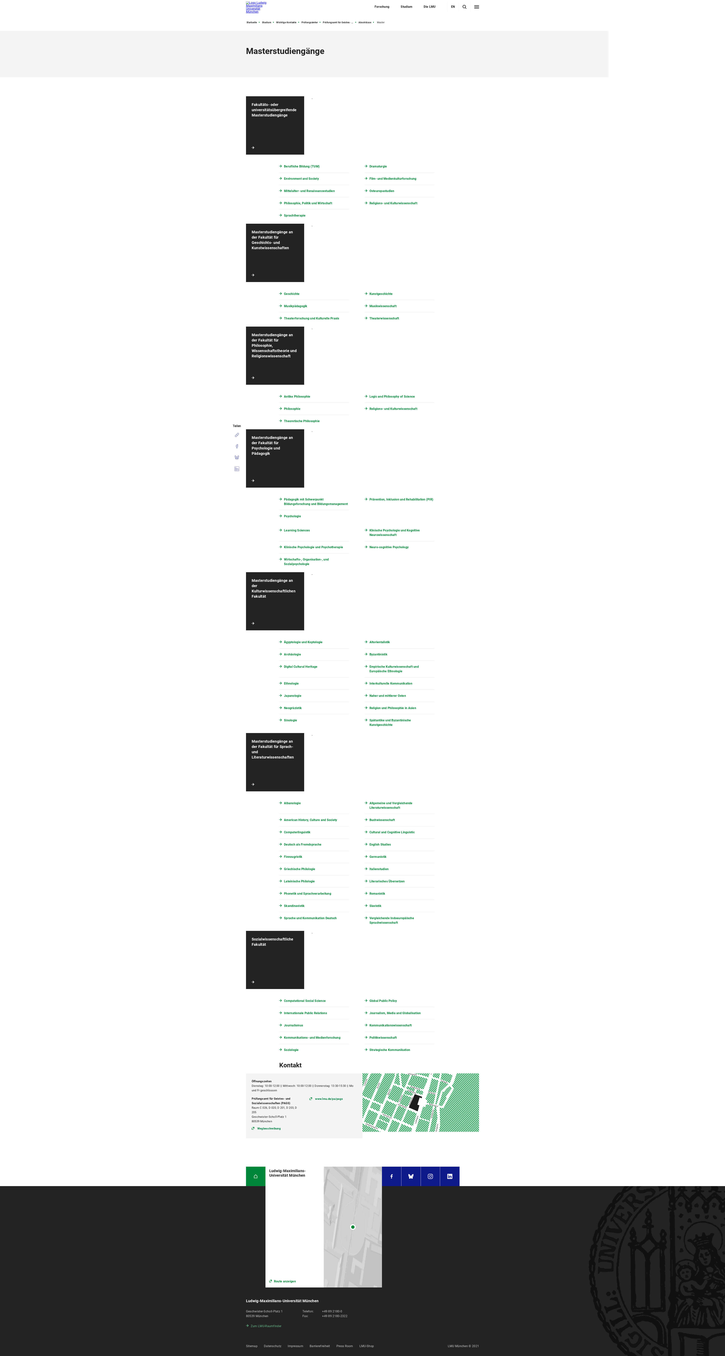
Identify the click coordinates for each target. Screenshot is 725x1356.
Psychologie (292, 516)
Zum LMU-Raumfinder (266, 1326)
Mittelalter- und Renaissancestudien (309, 191)
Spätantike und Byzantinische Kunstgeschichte (390, 722)
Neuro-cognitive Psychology (389, 547)
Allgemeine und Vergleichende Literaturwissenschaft (391, 805)
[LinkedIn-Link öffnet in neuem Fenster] (450, 1176)
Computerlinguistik (297, 832)
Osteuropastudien (381, 191)
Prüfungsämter (310, 22)
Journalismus (293, 1025)
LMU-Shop (366, 1346)
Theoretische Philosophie (302, 421)
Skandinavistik (294, 906)
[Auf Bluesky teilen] (236, 457)
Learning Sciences (297, 530)
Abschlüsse (365, 22)
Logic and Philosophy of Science (392, 396)
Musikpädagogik (295, 306)
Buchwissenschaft (382, 820)
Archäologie (292, 654)
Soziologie (291, 1050)
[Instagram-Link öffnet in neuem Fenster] (430, 1176)
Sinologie (290, 720)
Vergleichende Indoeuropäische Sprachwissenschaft (391, 920)
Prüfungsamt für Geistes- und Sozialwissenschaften (340, 22)
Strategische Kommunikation (389, 1050)
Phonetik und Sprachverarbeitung (307, 893)
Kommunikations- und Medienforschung (312, 1037)
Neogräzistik (293, 708)
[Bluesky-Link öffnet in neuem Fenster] (411, 1176)
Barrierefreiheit (320, 1346)
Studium (266, 22)
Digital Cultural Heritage (300, 666)
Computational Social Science (305, 1001)
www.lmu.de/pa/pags (329, 1099)
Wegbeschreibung (269, 1128)
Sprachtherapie (295, 215)
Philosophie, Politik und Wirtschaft (308, 203)
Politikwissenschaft (383, 1037)
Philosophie (292, 409)
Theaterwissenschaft (384, 318)
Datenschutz (272, 1346)
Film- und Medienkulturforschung (392, 178)
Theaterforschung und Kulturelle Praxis (311, 318)
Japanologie (292, 696)
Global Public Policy (383, 1001)
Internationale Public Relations (305, 1013)
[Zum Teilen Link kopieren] (236, 435)
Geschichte (292, 294)
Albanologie (292, 803)
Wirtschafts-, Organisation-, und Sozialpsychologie (306, 562)
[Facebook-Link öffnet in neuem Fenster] (391, 1176)
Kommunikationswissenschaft (390, 1025)
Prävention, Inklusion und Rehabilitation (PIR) (401, 499)
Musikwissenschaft (382, 306)
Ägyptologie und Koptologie (303, 642)
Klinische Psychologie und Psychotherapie (313, 547)
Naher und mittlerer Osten (387, 696)
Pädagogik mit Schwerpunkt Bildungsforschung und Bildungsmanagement (316, 502)
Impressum (295, 1346)
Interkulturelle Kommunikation (390, 683)
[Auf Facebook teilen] (236, 446)
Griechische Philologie (299, 869)
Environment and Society (301, 178)
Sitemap (252, 1346)
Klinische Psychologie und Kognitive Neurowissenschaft (394, 533)
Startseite (252, 22)
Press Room (344, 1346)
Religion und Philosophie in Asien (392, 708)
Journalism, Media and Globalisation (395, 1013)
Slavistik (375, 906)
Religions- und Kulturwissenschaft (393, 203)
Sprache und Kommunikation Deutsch (310, 918)
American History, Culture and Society (310, 820)
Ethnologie (291, 683)
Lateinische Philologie (299, 881)
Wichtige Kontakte (286, 22)
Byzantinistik (378, 654)
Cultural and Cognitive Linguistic (392, 832)
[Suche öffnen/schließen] (465, 7)
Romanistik (377, 893)
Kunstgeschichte (381, 294)
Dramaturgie (378, 166)
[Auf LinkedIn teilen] (236, 469)
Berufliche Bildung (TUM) (302, 166)
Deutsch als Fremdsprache (302, 844)
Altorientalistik (379, 642)
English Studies (380, 844)
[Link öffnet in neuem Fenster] (323, 1227)
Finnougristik (293, 857)
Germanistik (378, 857)
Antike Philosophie (297, 396)
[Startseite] (255, 1176)
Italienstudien (379, 869)
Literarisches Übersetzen (387, 881)
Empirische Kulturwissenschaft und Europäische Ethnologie (394, 669)
